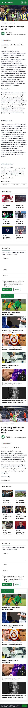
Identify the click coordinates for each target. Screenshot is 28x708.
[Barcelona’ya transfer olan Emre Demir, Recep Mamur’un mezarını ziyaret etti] (7, 528)
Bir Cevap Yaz (6, 248)
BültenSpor (9, 2)
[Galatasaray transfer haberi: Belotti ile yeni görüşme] (20, 233)
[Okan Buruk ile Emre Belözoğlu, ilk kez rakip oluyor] (7, 513)
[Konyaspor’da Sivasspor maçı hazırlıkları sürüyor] (14, 307)
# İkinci (23, 184)
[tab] (20, 296)
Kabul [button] (24, 706)
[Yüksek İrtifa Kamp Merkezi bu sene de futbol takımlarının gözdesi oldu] (20, 497)
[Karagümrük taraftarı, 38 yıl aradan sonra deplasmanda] (20, 202)
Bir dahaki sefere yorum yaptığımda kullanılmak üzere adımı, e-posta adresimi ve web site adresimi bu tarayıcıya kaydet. (14, 284)
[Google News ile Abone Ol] (6, 40)
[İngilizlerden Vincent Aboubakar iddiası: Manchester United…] (14, 377)
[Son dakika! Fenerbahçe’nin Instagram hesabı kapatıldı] (7, 233)
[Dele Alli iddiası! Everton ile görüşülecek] (14, 360)
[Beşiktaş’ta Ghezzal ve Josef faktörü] (20, 218)
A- (21, 44)
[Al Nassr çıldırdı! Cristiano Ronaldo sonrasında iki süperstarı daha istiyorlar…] (14, 324)
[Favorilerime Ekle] (11, 44)
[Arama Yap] (22, 2)
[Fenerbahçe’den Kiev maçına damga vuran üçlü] (20, 513)
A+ (18, 44)
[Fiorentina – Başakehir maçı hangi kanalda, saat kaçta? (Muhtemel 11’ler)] (7, 218)
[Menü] (2, 2)
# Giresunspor (15, 184)
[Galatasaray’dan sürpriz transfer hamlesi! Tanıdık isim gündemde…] (14, 342)
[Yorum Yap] (15, 44)
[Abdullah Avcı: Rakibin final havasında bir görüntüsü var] (20, 528)
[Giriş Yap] (25, 2)
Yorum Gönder (7, 289)
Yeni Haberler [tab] (7, 295)
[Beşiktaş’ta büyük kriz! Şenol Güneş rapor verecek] (7, 497)
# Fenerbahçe (5, 184)
